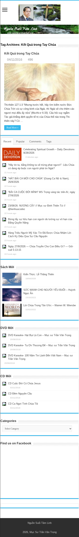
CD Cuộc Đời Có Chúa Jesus (24, 383)
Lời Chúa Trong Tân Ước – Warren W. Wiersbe (49, 305)
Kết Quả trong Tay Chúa (21, 53)
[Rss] (37, 527)
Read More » (12, 127)
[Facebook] (41, 527)
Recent (7, 141)
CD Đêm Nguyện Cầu (20, 393)
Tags (49, 141)
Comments (35, 141)
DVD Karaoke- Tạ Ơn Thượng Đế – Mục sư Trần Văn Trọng (41, 345)
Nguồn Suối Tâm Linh (40, 522)
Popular (20, 141)
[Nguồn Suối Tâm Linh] (39, 11)
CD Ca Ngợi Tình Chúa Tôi (23, 403)
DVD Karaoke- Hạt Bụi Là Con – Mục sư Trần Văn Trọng (39, 335)
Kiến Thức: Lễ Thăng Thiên (38, 274)
